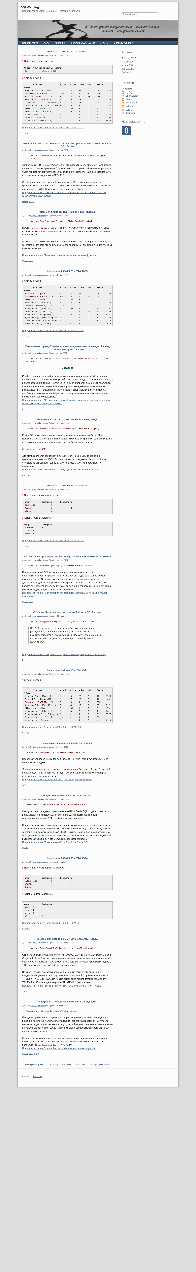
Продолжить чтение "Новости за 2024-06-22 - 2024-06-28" (53, 540)
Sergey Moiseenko (38, 55)
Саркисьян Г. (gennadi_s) (37, 306)
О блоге (104, 43)
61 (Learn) (29, 887)
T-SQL (31, 202)
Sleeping (45, 71)
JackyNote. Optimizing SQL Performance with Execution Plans (66, 566)
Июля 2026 (128, 61)
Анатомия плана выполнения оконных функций (67, 211)
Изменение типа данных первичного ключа (67, 743)
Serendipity (37, 1077)
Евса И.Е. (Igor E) (36, 97)
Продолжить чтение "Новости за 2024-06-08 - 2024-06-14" (53, 923)
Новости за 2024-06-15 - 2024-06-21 (67, 670)
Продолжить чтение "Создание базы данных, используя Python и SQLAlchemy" (64, 654)
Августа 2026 (129, 58)
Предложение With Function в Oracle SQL (67, 795)
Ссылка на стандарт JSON (33, 449)
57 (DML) (28, 884)
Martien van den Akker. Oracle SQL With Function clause (63, 805)
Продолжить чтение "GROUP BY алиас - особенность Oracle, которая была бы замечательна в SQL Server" (64, 194)
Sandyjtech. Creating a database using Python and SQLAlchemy (67, 621)
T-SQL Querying (71, 955)
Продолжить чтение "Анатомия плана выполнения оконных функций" (59, 255)
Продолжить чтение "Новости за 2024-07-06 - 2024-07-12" (53, 127)
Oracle (25, 202)
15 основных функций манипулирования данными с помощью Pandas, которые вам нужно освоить (67, 348)
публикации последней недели (43, 228)
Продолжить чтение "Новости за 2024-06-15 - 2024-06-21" (53, 727)
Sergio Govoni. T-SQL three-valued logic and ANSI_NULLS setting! (67, 948)
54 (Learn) (29, 511)
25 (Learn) (29, 508)
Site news (26, 133)
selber (27, 534)
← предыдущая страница (33, 1064)
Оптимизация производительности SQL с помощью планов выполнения (67, 556)
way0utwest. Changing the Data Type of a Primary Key (62, 752)
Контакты (60, 43)
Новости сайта (30, 43)
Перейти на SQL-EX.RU (82, 43)
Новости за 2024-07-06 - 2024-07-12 (67, 51)
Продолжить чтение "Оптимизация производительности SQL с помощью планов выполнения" (64, 595)
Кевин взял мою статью (50, 242)
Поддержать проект (122, 43)
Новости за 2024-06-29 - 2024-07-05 (67, 271)
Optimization (27, 261)
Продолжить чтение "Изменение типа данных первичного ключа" (57, 779)
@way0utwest (53, 1045)
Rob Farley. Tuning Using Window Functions (58, 1011)
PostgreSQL (27, 475)
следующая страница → (102, 1064)
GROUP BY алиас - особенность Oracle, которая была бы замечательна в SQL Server (67, 145)
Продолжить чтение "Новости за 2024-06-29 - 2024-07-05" (53, 330)
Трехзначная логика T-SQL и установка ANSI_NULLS (67, 938)
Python (25, 409)
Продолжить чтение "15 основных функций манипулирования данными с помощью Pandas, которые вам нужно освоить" (66, 402)
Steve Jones (41, 1045)
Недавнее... (128, 68)
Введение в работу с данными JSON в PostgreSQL (67, 419)
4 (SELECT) (30, 505)
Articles (128, 89)
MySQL (129, 92)
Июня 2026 (128, 65)
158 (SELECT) (31, 881)
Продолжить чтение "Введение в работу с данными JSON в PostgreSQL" (61, 469)
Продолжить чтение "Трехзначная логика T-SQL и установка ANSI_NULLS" (62, 986)
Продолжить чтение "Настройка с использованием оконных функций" (59, 1048)
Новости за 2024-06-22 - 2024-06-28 (67, 485)
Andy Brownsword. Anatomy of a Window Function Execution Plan (67, 221)
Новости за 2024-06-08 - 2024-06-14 (67, 858)
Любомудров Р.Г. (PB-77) (37, 94)
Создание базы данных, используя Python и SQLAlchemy (67, 612)
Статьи (46, 43)
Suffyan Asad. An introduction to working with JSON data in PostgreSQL (70, 429)
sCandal (28, 916)
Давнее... (127, 72)
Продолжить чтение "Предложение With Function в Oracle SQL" (56, 842)
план (63, 586)
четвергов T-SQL (80, 1042)
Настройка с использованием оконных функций (67, 1001)
